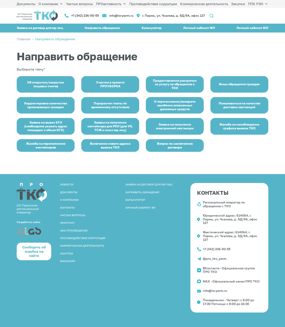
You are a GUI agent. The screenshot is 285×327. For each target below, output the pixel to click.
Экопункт (67, 222)
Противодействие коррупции (153, 4)
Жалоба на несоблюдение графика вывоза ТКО (239, 126)
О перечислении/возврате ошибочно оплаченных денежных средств (174, 105)
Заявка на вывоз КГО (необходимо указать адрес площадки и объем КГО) (45, 126)
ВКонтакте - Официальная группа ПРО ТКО (229, 270)
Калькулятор (152, 28)
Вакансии (67, 261)
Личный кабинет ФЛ (199, 28)
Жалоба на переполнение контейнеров (45, 145)
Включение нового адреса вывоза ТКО (110, 145)
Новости (66, 184)
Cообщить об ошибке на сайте (34, 251)
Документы (26, 4)
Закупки (238, 4)
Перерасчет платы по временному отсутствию (110, 105)
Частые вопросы (79, 4)
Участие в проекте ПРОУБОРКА (110, 84)
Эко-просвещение (74, 230)
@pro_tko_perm (214, 258)
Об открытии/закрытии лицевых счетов (45, 84)
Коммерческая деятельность (204, 4)
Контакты (67, 207)
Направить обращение (102, 28)
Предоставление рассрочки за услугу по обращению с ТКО (175, 84)
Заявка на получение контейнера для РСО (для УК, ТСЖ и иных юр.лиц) (110, 126)
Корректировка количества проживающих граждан (45, 105)
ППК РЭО (255, 4)
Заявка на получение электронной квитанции (175, 126)
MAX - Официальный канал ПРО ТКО (231, 281)
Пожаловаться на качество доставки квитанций (239, 105)
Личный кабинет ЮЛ (252, 28)
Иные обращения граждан (239, 84)
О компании (48, 4)
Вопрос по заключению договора (175, 145)
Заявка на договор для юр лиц (40, 28)
